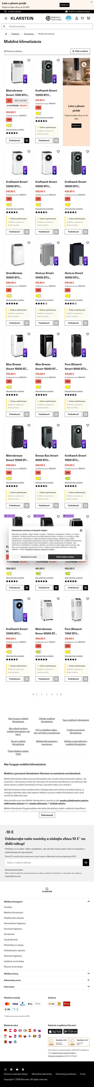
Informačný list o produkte (15, 129)
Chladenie (16, 34)
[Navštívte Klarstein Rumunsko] (20, 1036)
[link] (17, 71)
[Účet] (76, 18)
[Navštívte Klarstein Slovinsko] (10, 1041)
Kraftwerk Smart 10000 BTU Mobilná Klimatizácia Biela (46, 184)
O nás (82, 1074)
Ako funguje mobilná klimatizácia (18, 720)
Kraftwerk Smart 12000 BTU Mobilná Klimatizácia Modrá (17, 631)
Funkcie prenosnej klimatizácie (76, 731)
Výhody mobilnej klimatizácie (47, 720)
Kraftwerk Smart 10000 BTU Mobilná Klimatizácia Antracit (75, 184)
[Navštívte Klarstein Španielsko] (29, 1030)
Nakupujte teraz (64, 5)
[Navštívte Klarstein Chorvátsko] (15, 1036)
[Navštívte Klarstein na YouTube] (17, 1069)
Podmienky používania (55, 1056)
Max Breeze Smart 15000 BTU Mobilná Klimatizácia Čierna (46, 367)
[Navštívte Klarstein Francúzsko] (20, 1030)
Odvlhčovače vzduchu (14, 918)
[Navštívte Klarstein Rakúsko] (10, 1030)
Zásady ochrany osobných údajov (63, 1053)
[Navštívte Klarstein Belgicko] (34, 1036)
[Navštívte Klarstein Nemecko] (5, 1030)
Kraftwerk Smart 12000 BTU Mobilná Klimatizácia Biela (17, 184)
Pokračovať (47, 815)
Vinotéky (8, 907)
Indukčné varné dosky (14, 961)
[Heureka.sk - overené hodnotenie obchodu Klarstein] (68, 18)
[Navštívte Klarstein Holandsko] (39, 1036)
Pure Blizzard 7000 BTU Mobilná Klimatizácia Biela (76, 631)
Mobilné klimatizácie (47, 34)
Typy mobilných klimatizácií (75, 720)
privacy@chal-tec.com (13, 876)
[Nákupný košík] (88, 18)
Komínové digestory (13, 929)
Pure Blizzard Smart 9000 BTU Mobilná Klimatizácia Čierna (75, 367)
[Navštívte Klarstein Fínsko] (29, 1036)
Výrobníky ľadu (11, 939)
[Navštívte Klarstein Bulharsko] (25, 1036)
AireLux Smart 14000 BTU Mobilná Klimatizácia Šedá (46, 275)
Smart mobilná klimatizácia (18, 742)
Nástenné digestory (13, 956)
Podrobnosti (14, 140)
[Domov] (8, 34)
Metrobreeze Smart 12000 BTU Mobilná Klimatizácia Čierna (17, 458)
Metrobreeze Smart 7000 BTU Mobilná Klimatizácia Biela (17, 93)
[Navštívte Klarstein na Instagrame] (5, 1069)
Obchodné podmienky (42, 1074)
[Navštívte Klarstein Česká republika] (39, 1030)
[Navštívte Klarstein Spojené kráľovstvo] (34, 1030)
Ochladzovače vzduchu (14, 950)
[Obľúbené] (82, 18)
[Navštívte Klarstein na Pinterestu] (23, 1069)
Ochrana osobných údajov (14, 870)
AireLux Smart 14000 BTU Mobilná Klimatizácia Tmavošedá (74, 275)
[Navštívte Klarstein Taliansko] (25, 1030)
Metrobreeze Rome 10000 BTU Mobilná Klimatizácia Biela (46, 631)
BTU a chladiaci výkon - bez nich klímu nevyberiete (47, 731)
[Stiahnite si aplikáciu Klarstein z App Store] (55, 1031)
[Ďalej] (60, 694)
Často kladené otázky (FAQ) (18, 752)
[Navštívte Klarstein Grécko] (15, 1042)
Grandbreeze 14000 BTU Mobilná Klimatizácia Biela (17, 275)
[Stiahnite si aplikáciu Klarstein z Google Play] (70, 1031)
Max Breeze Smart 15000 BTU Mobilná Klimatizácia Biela (17, 367)
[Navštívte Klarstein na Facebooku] (11, 1069)
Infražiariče (9, 934)
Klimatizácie (29, 34)
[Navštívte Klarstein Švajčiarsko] (15, 1030)
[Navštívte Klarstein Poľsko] (10, 1036)
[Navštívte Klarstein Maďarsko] (5, 1036)
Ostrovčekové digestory (15, 923)
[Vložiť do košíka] (26, 140)
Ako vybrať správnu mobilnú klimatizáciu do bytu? (18, 731)
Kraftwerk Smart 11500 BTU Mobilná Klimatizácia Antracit (75, 458)
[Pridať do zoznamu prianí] (29, 60)
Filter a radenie (81, 51)
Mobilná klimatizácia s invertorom (47, 742)
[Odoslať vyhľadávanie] (4, 26)
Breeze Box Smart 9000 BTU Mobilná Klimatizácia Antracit (46, 458)
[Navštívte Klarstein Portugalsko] (5, 1041)
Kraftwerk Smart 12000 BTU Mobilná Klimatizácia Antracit (46, 93)
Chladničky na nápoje (14, 945)
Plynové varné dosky (13, 966)
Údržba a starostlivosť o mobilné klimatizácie (75, 742)
